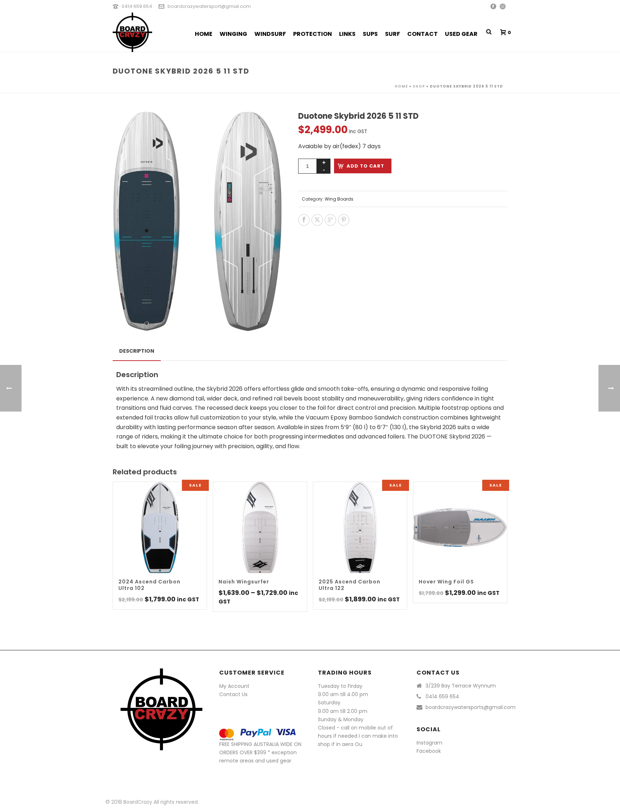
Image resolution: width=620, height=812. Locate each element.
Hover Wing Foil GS (446, 581)
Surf (392, 34)
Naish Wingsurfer (244, 581)
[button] (268, 125)
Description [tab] (136, 351)
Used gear (461, 34)
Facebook (429, 751)
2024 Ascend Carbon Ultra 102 (149, 585)
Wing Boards (339, 199)
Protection (312, 34)
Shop (419, 86)
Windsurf (270, 34)
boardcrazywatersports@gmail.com (471, 707)
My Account (234, 686)
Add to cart (365, 166)
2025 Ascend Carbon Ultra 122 (349, 585)
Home (203, 34)
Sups (370, 34)
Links (347, 34)
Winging (233, 34)
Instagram (429, 742)
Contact (422, 34)
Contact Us (233, 694)
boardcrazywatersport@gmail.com (209, 6)
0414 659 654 (137, 6)
